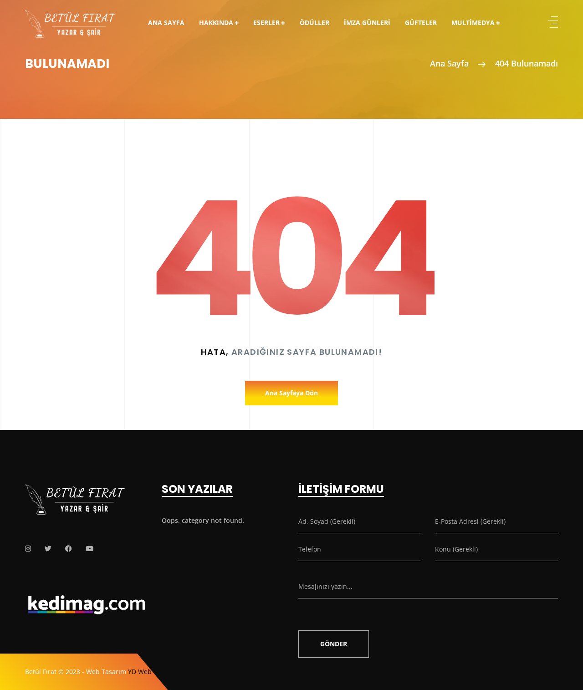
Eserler (266, 22)
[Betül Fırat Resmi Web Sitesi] (70, 17)
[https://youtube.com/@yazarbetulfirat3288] (89, 548)
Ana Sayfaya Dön (291, 392)
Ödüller (314, 22)
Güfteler (421, 22)
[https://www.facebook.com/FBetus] (68, 548)
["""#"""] (28, 548)
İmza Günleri (367, 22)
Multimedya (473, 22)
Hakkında (216, 22)
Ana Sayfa (166, 22)
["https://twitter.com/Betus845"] (48, 548)
